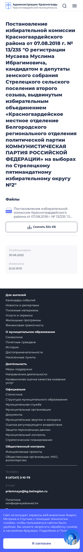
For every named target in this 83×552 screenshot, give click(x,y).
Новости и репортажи (22, 305)
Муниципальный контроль (25, 435)
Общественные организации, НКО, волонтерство (32, 458)
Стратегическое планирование (29, 440)
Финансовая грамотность (25, 325)
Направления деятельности (26, 374)
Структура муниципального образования (36, 399)
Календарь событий (20, 300)
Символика (14, 337)
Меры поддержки (19, 369)
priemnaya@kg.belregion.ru (27, 491)
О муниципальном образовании (30, 332)
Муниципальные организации (28, 409)
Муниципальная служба (23, 404)
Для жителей (16, 295)
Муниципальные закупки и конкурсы (33, 419)
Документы (14, 414)
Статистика (14, 394)
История (12, 347)
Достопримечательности (24, 352)
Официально (15, 389)
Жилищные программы (23, 320)
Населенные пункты (21, 357)
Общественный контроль (25, 446)
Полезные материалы (22, 310)
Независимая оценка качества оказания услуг (35, 381)
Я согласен (41, 543)
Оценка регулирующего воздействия (34, 425)
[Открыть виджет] (72, 537)
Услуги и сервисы (19, 315)
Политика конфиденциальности (22, 501)
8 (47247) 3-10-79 (18, 477)
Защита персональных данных (28, 430)
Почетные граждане (21, 342)
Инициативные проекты (24, 452)
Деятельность (16, 364)
